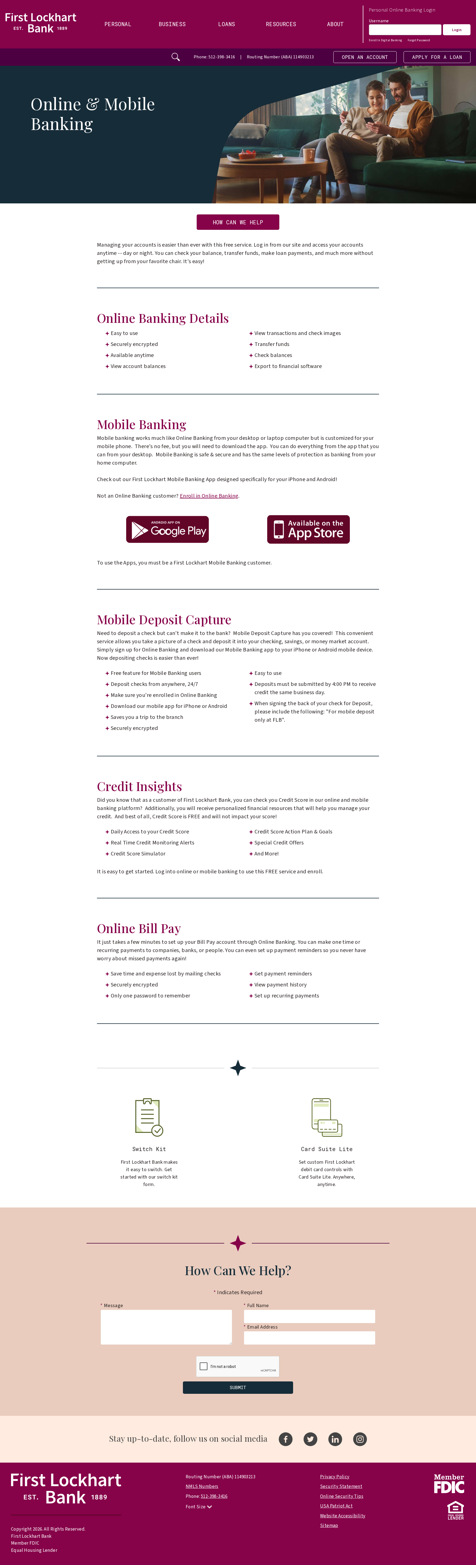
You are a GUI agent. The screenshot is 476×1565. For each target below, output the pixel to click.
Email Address (261, 1327)
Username (379, 21)
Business (172, 24)
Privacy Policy (335, 1477)
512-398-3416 (214, 1496)
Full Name (256, 1305)
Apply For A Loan (437, 57)
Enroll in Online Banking (209, 496)
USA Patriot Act (336, 1506)
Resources (281, 24)
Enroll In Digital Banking (385, 40)
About (335, 24)
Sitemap (329, 1525)
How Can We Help (238, 222)
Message (111, 1305)
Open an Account (365, 57)
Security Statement (341, 1486)
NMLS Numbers (202, 1486)
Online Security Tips (341, 1496)
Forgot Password (419, 40)
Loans (226, 24)
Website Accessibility (342, 1516)
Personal (117, 24)
